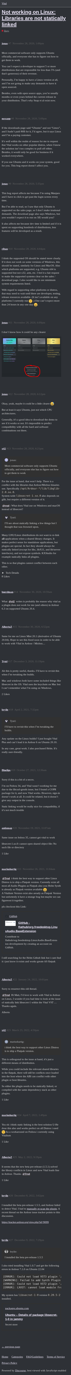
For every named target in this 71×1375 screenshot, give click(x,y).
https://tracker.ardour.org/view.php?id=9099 (25, 1222)
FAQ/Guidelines (34, 1356)
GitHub (13, 916)
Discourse (20, 1370)
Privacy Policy (9, 1363)
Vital (4, 3)
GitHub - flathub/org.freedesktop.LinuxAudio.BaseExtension (31, 927)
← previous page (11, 1346)
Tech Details (12, 572)
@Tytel (6, 878)
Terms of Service (56, 1356)
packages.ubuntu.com (17, 1308)
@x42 (12, 601)
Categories (17, 1356)
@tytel (5, 505)
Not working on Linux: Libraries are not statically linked (34, 18)
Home (5, 1356)
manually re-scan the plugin (42, 1208)
